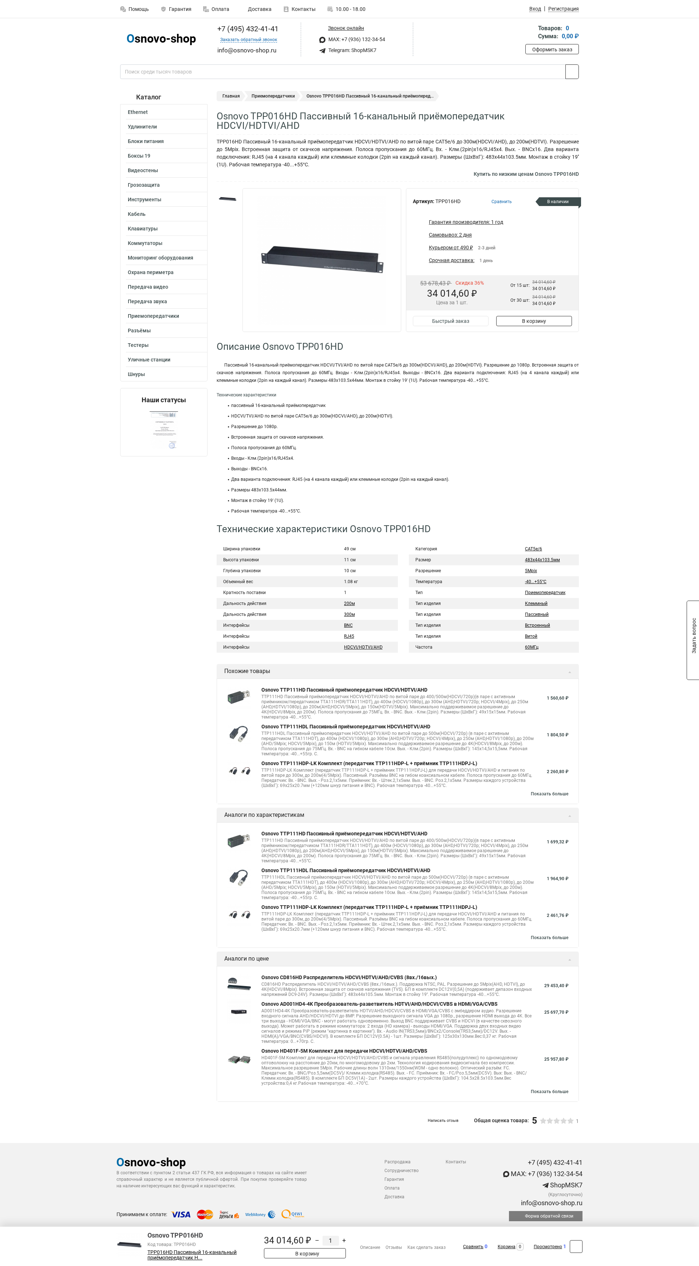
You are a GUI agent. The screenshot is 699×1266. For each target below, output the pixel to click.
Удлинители (142, 127)
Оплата (220, 9)
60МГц (531, 647)
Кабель (137, 214)
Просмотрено (548, 1246)
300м (349, 614)
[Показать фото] (227, 199)
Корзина (507, 1246)
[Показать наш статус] (164, 430)
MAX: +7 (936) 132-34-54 (356, 39)
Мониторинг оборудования (160, 258)
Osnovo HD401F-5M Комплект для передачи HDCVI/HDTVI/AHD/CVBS (344, 1051)
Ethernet (138, 112)
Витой (531, 636)
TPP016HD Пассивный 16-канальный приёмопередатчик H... (192, 1255)
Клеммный (536, 603)
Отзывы (394, 1247)
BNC (348, 625)
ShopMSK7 (565, 1185)
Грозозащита (144, 185)
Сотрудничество (401, 1170)
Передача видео (148, 287)
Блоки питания (146, 141)
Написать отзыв (443, 1120)
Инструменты (144, 199)
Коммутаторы (145, 243)
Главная (231, 96)
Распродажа (397, 1161)
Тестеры (138, 345)
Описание (370, 1247)
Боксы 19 (139, 156)
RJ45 (349, 636)
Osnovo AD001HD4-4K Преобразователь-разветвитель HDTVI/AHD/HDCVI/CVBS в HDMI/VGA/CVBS (379, 1004)
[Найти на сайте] (572, 71)
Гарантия (180, 9)
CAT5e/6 (533, 548)
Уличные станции (149, 360)
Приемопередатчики (153, 316)
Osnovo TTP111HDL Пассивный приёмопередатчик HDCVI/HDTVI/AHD (345, 726)
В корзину (534, 321)
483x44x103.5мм (542, 559)
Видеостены (143, 170)
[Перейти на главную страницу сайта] (161, 39)
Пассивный (537, 614)
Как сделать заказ (426, 1247)
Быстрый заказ (450, 321)
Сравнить (473, 1246)
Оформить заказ (552, 49)
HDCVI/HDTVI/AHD (363, 647)
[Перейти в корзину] (530, 32)
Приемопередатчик (545, 592)
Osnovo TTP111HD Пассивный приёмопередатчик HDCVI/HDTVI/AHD (344, 690)
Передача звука (147, 301)
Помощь (139, 9)
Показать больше (549, 793)
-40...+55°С (535, 581)
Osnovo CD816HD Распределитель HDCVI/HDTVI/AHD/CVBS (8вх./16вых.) (349, 977)
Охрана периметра (151, 272)
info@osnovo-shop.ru (551, 1203)
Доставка (259, 9)
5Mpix (531, 570)
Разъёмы (139, 330)
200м (349, 603)
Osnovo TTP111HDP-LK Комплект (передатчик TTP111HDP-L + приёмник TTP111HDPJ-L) (369, 763)
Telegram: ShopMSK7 (351, 50)
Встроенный (537, 625)
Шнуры (136, 374)
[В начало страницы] (576, 1246)
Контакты (304, 9)
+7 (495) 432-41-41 (247, 28)
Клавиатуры (143, 229)
